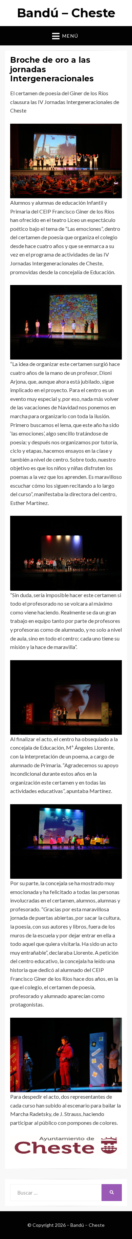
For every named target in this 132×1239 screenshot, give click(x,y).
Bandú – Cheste (66, 12)
